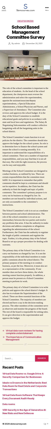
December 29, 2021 (34, 43)
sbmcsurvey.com (18, 424)
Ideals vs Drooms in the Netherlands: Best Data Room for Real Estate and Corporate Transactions (24, 386)
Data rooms (8, 404)
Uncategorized (25, 21)
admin (17, 43)
